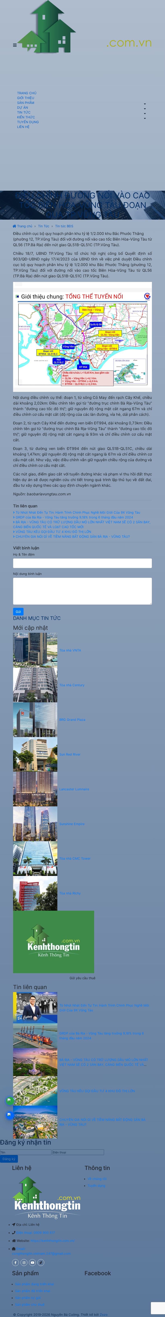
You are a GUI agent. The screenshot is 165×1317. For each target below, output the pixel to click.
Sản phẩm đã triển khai (32, 1291)
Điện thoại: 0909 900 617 (35, 1233)
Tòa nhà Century (72, 685)
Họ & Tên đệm (24, 554)
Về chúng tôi (97, 1179)
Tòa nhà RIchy (70, 893)
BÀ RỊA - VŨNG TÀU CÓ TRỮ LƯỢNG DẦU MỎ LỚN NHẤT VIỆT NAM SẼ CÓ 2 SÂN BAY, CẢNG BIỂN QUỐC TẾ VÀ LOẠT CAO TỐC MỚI (103, 1064)
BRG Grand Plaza (72, 720)
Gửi (18, 612)
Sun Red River (69, 754)
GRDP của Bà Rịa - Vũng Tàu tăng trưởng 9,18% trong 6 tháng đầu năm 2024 (74, 517)
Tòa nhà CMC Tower (75, 858)
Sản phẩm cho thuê (29, 1305)
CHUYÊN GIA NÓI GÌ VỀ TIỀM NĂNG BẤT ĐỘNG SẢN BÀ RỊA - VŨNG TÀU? (72, 537)
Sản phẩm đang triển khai (34, 1284)
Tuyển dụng (96, 1186)
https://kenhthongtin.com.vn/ (53, 1241)
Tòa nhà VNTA (70, 650)
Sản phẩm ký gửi (28, 1298)
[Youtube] (32, 1262)
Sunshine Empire (72, 824)
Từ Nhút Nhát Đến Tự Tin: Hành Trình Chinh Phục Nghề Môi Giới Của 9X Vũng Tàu (77, 512)
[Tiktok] (40, 1262)
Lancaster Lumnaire (74, 789)
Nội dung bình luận (27, 574)
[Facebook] (15, 1262)
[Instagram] (24, 1262)
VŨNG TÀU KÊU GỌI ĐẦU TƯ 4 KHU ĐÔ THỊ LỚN (53, 532)
